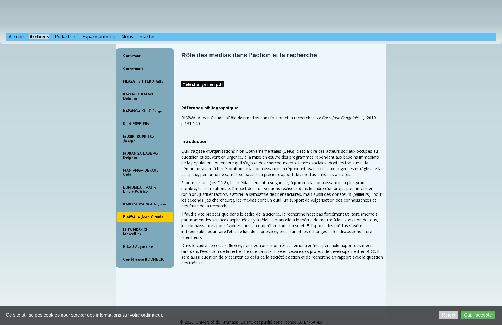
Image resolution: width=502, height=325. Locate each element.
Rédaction (65, 36)
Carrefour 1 (133, 69)
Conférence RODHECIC (144, 260)
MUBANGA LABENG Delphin (140, 156)
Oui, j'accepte (478, 314)
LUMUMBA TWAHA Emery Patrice (139, 189)
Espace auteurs (99, 36)
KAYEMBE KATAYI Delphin (138, 96)
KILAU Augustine (138, 247)
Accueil (16, 36)
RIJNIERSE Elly (136, 124)
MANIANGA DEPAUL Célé (141, 173)
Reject (448, 314)
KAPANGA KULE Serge (142, 111)
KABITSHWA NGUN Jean (144, 204)
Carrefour (132, 56)
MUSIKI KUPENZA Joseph (138, 139)
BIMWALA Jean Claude (143, 217)
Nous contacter (138, 36)
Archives (39, 36)
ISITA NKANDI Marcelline (135, 232)
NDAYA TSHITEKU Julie (143, 82)
